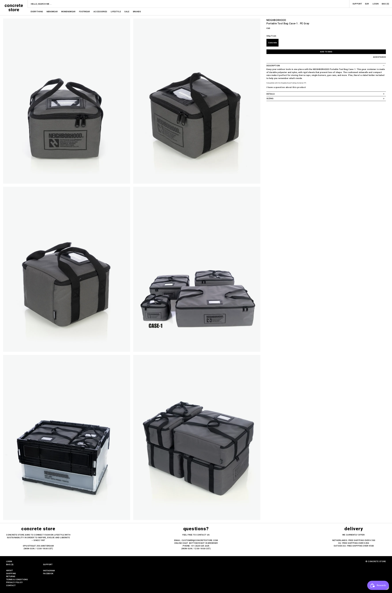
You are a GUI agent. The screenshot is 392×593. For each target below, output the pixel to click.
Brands (137, 11)
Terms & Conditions (17, 579)
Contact (11, 585)
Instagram (49, 570)
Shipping (11, 573)
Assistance (379, 57)
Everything (37, 11)
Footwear (84, 11)
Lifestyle (116, 11)
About (9, 570)
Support (357, 4)
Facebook (48, 573)
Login (376, 4)
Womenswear (68, 11)
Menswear (52, 11)
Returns (10, 576)
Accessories (100, 11)
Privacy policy (14, 582)
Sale (127, 11)
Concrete (272, 42)
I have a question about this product (286, 87)
